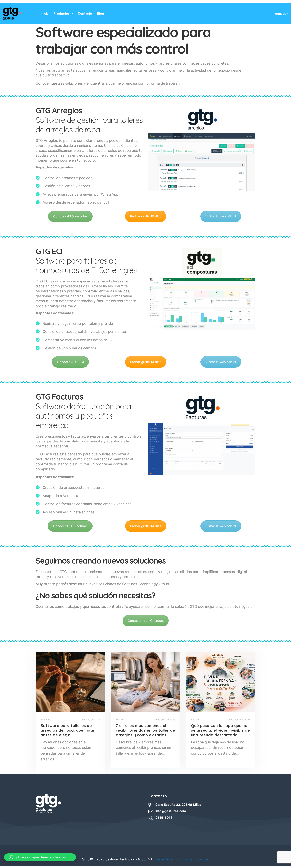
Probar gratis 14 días (145, 362)
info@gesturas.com (170, 811)
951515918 (164, 818)
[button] (40, 857)
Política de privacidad (193, 859)
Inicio (45, 13)
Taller (121, 759)
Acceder (281, 13)
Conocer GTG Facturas (70, 526)
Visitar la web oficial (220, 216)
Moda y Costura (201, 759)
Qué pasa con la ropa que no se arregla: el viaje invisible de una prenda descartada (220, 730)
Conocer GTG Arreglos (70, 216)
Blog (100, 13)
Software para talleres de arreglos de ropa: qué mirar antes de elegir (68, 730)
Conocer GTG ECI (70, 362)
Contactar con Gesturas (146, 621)
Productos (62, 13)
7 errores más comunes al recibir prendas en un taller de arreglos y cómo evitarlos (145, 730)
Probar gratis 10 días (145, 216)
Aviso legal (165, 859)
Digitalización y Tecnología (58, 765)
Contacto (85, 13)
